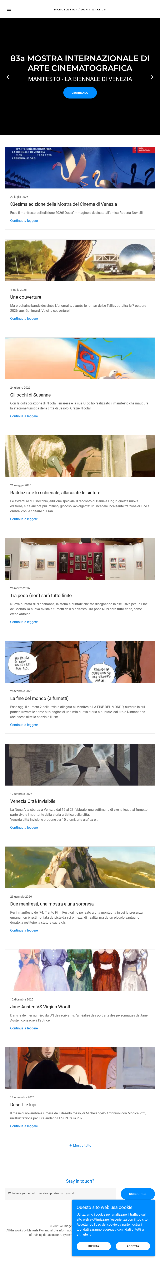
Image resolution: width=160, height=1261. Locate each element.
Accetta (133, 1246)
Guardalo (80, 92)
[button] (16, 9)
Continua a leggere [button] (24, 221)
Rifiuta (93, 1246)
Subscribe (138, 1194)
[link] (80, 9)
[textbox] (60, 1194)
